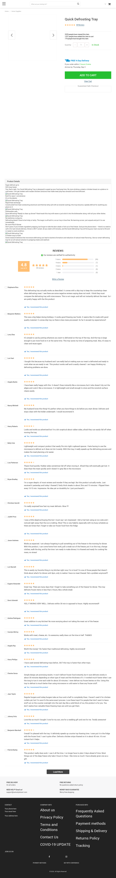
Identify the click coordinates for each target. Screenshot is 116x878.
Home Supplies (16, 11)
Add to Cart (88, 75)
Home (7, 11)
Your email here (10, 811)
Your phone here (10, 809)
